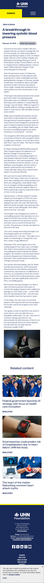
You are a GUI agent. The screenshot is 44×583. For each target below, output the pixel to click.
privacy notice (14, 574)
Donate (11, 13)
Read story (7, 412)
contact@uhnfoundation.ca (24, 538)
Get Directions (22, 531)
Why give (22, 557)
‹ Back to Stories (8, 24)
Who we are (22, 562)
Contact (22, 564)
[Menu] (33, 13)
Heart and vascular (27, 43)
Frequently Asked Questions (22, 540)
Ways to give (22, 560)
